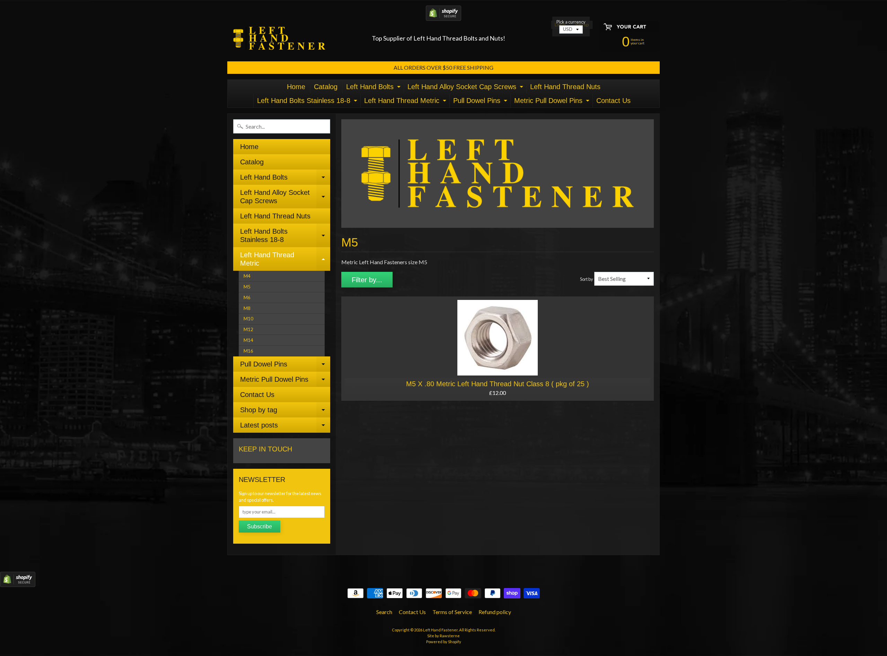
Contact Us (613, 100)
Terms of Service (452, 611)
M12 (248, 329)
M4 (247, 276)
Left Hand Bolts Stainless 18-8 (308, 102)
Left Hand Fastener (440, 630)
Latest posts (285, 427)
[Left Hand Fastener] (279, 38)
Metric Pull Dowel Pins (552, 102)
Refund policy (494, 611)
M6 (247, 297)
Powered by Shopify (443, 641)
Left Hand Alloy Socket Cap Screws (466, 88)
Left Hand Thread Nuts (565, 86)
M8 (247, 308)
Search (384, 611)
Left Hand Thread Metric (406, 102)
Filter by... (367, 280)
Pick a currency (571, 22)
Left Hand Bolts (374, 88)
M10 (248, 318)
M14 (248, 340)
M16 (248, 351)
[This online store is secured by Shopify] (443, 16)
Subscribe (259, 526)
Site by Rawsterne (443, 635)
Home (296, 86)
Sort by (586, 279)
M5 (247, 287)
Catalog (325, 86)
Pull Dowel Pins (481, 102)
